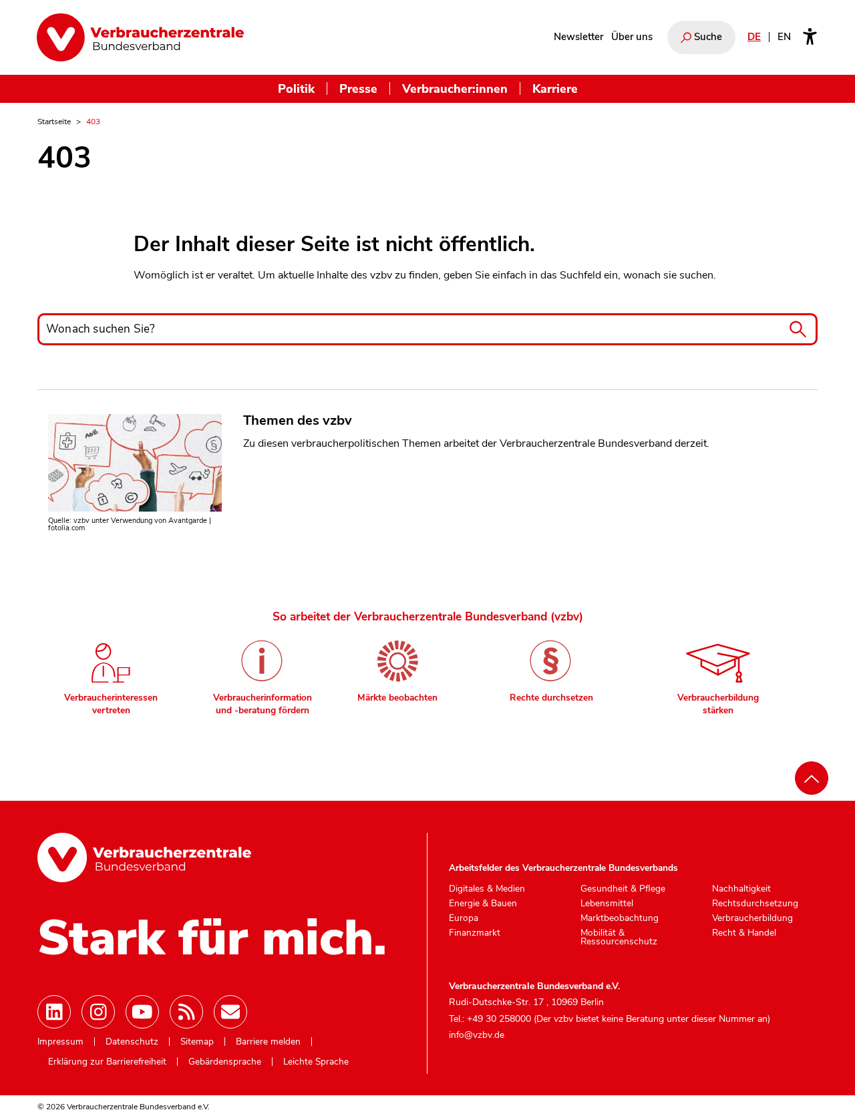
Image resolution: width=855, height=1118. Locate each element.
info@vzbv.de (476, 1035)
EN (784, 36)
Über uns (632, 36)
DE (754, 36)
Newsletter (578, 36)
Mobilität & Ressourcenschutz (618, 937)
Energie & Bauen (483, 903)
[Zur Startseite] (140, 37)
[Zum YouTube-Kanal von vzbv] (142, 1012)
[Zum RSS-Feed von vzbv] (186, 1012)
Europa (463, 918)
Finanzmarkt (474, 933)
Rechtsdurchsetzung (755, 903)
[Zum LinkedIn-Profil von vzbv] (54, 1012)
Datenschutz (132, 1042)
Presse (358, 88)
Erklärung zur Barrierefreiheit (107, 1062)
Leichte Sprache (316, 1062)
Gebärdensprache (224, 1062)
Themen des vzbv (297, 420)
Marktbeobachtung (619, 918)
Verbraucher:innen (455, 88)
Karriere (555, 88)
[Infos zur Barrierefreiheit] (810, 37)
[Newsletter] (230, 1012)
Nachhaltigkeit (741, 889)
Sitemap (197, 1042)
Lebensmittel (606, 903)
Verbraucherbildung (752, 918)
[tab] (111, 673)
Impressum (60, 1042)
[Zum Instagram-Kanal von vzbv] (98, 1012)
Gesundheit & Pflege (622, 889)
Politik (296, 88)
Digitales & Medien (487, 889)
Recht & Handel (744, 933)
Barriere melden (268, 1042)
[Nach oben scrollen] (811, 778)
